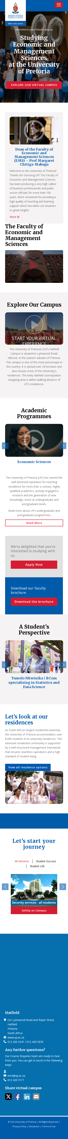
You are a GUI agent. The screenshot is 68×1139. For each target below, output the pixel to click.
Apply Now (34, 564)
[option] (34, 446)
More (13, 217)
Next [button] (63, 445)
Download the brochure (34, 602)
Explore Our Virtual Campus (34, 85)
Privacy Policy (19, 1126)
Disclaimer (34, 1126)
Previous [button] (5, 445)
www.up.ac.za (16, 1037)
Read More (34, 523)
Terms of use (49, 1126)
